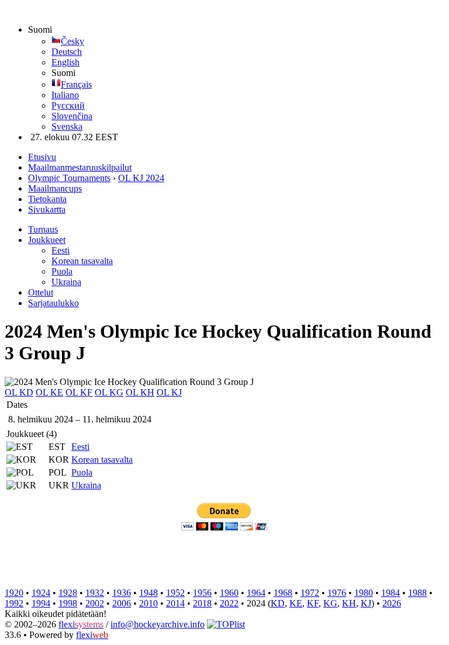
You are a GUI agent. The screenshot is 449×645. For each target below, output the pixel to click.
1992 (14, 603)
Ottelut (40, 292)
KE (295, 603)
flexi (80, 624)
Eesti (60, 250)
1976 (336, 593)
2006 (121, 603)
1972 (310, 593)
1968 (283, 593)
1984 (390, 593)
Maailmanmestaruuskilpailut (80, 167)
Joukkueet (46, 240)
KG (330, 603)
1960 (229, 593)
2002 (94, 603)
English (65, 62)
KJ (366, 603)
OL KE (49, 392)
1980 (363, 593)
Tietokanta (47, 199)
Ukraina (66, 282)
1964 (256, 593)
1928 (67, 593)
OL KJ (169, 392)
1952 (175, 593)
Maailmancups (55, 188)
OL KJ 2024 (141, 178)
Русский (68, 105)
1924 (41, 593)
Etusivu (42, 157)
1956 (202, 593)
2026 (391, 603)
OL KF (78, 392)
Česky (72, 41)
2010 (148, 603)
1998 (67, 603)
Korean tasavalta (82, 261)
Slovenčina (71, 116)
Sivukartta (46, 209)
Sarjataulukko (53, 303)
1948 (148, 593)
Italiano (65, 95)
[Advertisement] (217, 559)
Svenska (66, 126)
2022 (229, 603)
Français (76, 84)
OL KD (19, 392)
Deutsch (66, 52)
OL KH (140, 392)
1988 (417, 593)
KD (278, 603)
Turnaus (43, 229)
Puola (61, 271)
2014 (175, 603)
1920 (14, 593)
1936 (121, 593)
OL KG (109, 392)
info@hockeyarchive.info (157, 624)
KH (349, 603)
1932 (94, 593)
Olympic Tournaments (69, 178)
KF (313, 603)
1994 (41, 603)
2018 (202, 603)
